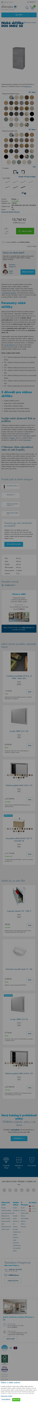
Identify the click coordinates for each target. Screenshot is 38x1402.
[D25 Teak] (16, 108)
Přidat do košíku (27, 231)
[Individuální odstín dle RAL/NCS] (27, 125)
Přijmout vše (16, 1399)
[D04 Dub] (16, 97)
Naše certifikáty (24, 1218)
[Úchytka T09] (15, 193)
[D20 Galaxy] (21, 103)
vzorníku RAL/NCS (9, 345)
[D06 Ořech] (27, 135)
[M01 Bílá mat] (21, 119)
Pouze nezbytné (6, 1399)
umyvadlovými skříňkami (9, 293)
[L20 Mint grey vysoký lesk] (16, 119)
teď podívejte (15, 1130)
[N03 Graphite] (11, 114)
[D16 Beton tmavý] (11, 103)
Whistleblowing (16, 1245)
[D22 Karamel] (32, 103)
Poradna (15, 1207)
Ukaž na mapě (10, 1339)
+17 (19, 1068)
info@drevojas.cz (13, 1275)
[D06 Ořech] (27, 97)
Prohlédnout (18, 1138)
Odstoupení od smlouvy (7, 1213)
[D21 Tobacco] (27, 103)
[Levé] (15, 172)
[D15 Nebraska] (6, 103)
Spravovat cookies (6, 1396)
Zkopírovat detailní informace (10, 212)
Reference (23, 1221)
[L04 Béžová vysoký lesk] (27, 114)
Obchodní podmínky (6, 1210)
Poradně (12, 438)
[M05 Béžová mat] (27, 119)
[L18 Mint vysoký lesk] (6, 119)
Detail (29, 692)
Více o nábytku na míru (14, 544)
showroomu (27, 440)
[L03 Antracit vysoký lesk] (21, 114)
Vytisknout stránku (31, 22)
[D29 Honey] (6, 114)
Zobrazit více (27, 86)
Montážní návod (9, 585)
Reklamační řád (5, 1216)
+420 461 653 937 (8, 2)
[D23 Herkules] (6, 108)
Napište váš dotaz (13, 1280)
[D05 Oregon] (21, 97)
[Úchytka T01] (7, 182)
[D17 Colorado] (16, 103)
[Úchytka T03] (22, 182)
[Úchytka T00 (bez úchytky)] (22, 193)
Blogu (28, 436)
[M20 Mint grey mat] (21, 125)
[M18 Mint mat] (11, 125)
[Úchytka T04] (30, 182)
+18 (19, 780)
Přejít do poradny (28, 272)
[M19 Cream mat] (16, 125)
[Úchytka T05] (7, 187)
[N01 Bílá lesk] (6, 97)
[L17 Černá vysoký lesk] (32, 114)
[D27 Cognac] (27, 108)
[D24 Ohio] (11, 108)
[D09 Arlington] (32, 97)
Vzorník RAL (16, 1242)
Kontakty (3, 1207)
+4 (18, 833)
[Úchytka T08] (30, 187)
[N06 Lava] (16, 114)
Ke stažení (15, 1229)
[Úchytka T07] (22, 187)
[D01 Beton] (11, 97)
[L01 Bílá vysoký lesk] (21, 151)
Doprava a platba (5, 1218)
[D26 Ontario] (21, 108)
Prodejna (15, 1226)
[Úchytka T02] (15, 182)
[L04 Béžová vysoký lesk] (32, 151)
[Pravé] (22, 172)
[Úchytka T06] (15, 187)
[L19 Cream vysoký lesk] (11, 119)
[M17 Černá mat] (32, 119)
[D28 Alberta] (32, 108)
